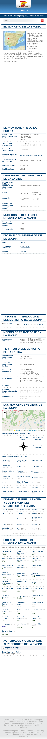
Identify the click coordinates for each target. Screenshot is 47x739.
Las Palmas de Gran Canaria (36, 518)
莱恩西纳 (40, 324)
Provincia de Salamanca (36, 15)
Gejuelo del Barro (8, 471)
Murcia (4, 519)
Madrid (4, 509)
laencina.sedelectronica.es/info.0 (31, 155)
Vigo (18, 529)
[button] (4, 412)
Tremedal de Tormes (21, 472)
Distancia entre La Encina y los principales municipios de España (22, 502)
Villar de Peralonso (23, 476)
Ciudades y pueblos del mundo (16, 733)
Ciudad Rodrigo (9, 653)
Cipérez (34, 483)
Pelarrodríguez (22, 491)
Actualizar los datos (10, 61)
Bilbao (4, 524)
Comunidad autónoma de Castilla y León (15, 15)
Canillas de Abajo (8, 491)
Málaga (34, 513)
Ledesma (34, 477)
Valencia (34, 509)
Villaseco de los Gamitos (22, 461)
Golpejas (5, 487)
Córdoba (34, 524)
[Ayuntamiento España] (23, 4)
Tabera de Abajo (22, 482)
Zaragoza (20, 513)
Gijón (33, 529)
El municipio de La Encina (22, 26)
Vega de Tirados (37, 491)
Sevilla (4, 513)
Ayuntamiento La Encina (23, 17)
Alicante (19, 524)
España (22, 242)
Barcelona (20, 509)
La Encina (24, 10)
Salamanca (23, 251)
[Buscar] (42, 20)
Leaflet (17, 430)
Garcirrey (5, 483)
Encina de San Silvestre (23, 438)
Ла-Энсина (25, 324)
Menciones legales (10, 731)
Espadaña (34, 487)
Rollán (19, 487)
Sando (19, 466)
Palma (19, 519)
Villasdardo (35, 466)
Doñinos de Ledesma (6, 466)
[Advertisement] (23, 95)
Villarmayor (35, 472)
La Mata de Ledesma (6, 477)
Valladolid (5, 528)
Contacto (39, 731)
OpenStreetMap (32, 430)
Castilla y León (25, 247)
